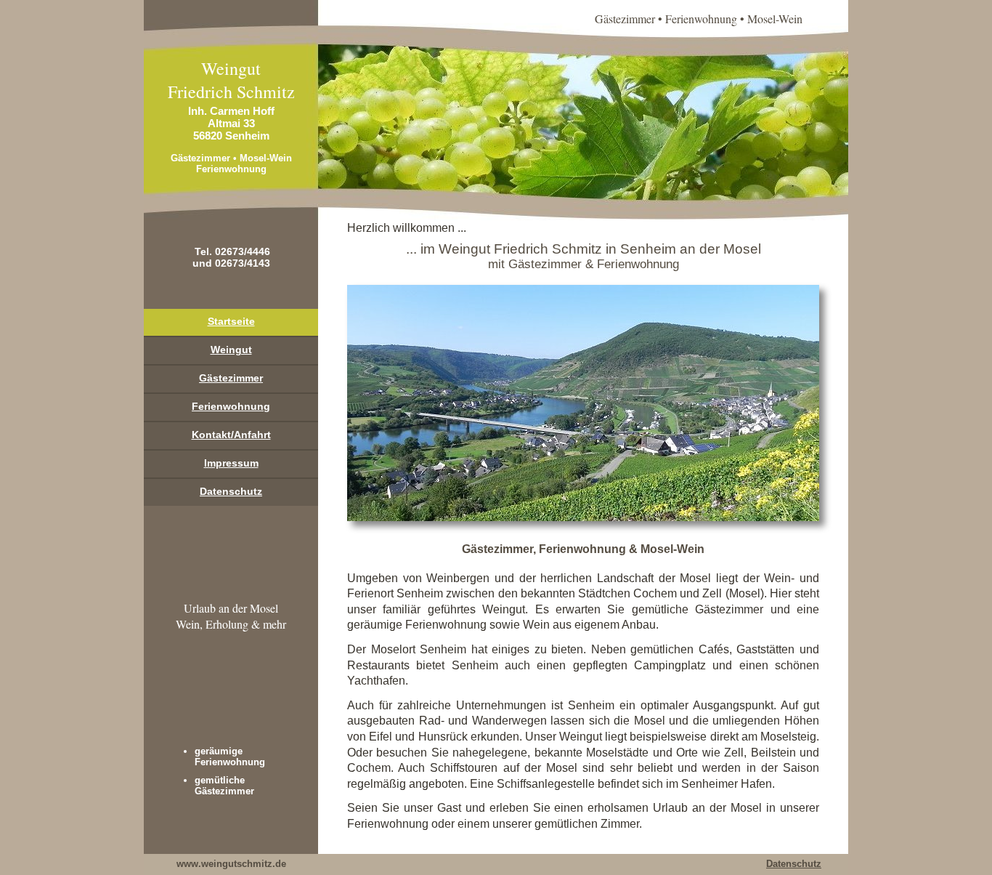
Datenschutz (231, 491)
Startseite (231, 321)
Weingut (231, 349)
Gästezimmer (231, 378)
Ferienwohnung (231, 406)
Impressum (231, 463)
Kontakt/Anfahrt (231, 434)
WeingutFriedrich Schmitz (231, 80)
